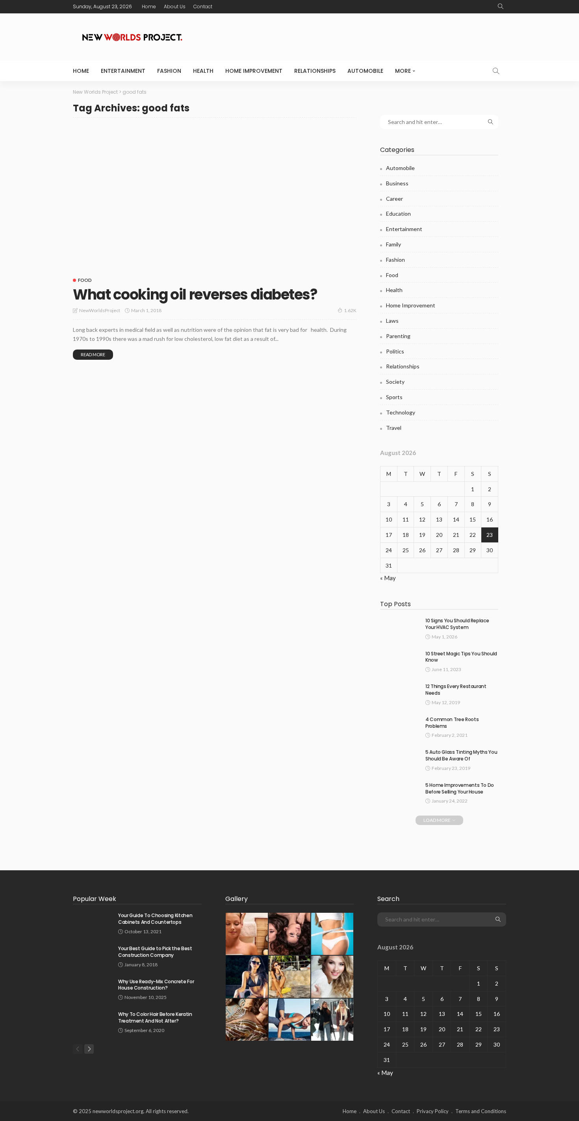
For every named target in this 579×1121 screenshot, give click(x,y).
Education (398, 213)
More (403, 71)
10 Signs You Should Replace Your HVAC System (457, 624)
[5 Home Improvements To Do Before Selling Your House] (399, 792)
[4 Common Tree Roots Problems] (399, 726)
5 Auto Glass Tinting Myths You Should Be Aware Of (461, 755)
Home (149, 6)
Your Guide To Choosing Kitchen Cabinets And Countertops (155, 918)
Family (393, 244)
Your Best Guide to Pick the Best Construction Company (155, 951)
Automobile (365, 71)
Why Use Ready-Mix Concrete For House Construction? (156, 985)
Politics (395, 351)
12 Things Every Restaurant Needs (455, 689)
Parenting (398, 336)
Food (85, 280)
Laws (392, 320)
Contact (202, 6)
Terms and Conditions (480, 1111)
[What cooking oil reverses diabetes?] (214, 198)
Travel (393, 427)
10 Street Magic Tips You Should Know (461, 657)
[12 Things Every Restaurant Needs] (399, 693)
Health (203, 71)
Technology (400, 412)
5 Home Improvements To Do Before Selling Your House (459, 788)
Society (395, 381)
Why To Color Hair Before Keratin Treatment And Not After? (155, 1017)
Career (394, 198)
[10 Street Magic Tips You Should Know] (399, 661)
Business (397, 183)
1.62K (350, 310)
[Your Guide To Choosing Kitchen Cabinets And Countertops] (92, 922)
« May (388, 577)
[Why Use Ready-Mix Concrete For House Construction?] (92, 989)
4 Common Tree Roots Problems (452, 722)
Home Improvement (253, 71)
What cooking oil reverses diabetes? (195, 295)
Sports (394, 397)
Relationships (315, 71)
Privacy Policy (433, 1111)
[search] (500, 6)
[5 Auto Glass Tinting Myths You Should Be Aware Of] (399, 759)
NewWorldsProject (99, 310)
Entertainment (123, 71)
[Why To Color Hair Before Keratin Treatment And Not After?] (92, 1021)
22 (473, 534)
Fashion (169, 71)
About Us (175, 6)
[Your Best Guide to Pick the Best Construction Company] (92, 955)
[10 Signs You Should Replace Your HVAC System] (399, 628)
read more (93, 354)
